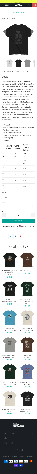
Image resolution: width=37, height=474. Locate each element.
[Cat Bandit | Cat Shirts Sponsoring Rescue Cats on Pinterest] (18, 450)
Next (22, 12)
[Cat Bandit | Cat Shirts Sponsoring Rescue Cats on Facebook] (15, 450)
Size (3, 202)
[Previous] (4, 39)
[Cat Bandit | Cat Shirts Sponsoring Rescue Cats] (18, 5)
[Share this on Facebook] (16, 236)
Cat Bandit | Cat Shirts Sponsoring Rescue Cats (20, 456)
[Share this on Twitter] (10, 236)
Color (4, 193)
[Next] (33, 39)
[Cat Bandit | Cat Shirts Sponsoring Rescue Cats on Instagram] (21, 450)
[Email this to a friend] (26, 236)
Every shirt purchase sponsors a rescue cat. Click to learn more (18, 1)
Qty (3, 211)
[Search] (30, 5)
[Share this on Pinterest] (21, 236)
